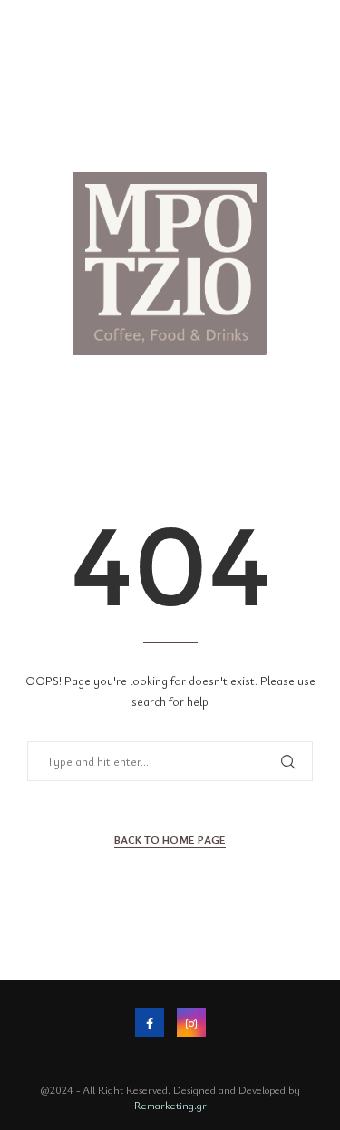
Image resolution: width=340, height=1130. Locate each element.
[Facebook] (149, 1022)
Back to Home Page (170, 839)
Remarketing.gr (170, 1104)
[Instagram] (191, 1022)
